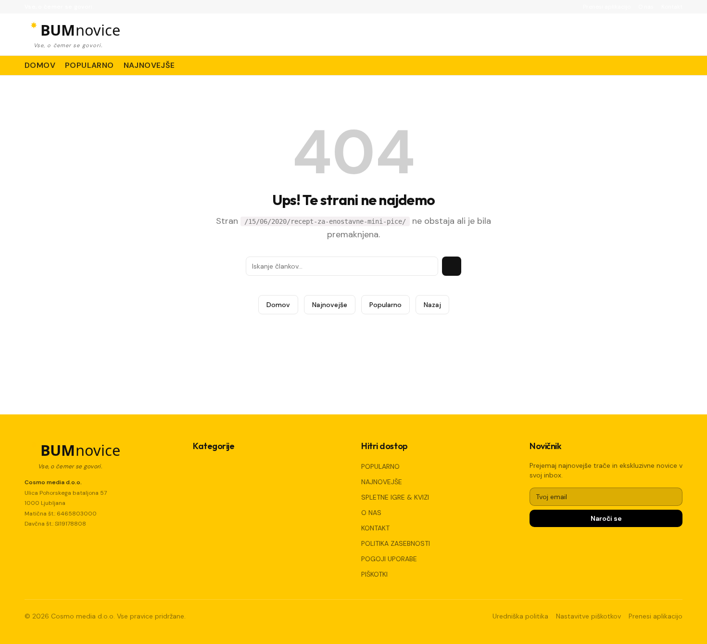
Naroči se (606, 518)
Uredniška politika (520, 616)
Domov (278, 304)
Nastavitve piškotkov (588, 616)
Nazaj (432, 304)
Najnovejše (329, 304)
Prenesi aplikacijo (607, 7)
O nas (646, 7)
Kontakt (671, 7)
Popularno (385, 304)
